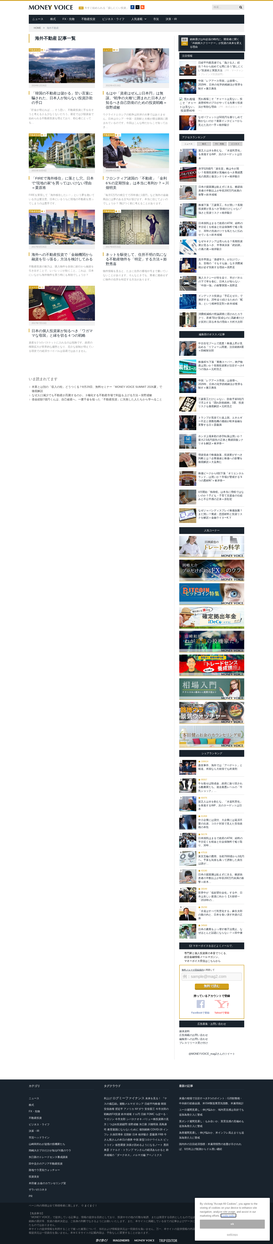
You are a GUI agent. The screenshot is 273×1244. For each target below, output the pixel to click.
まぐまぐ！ (90, 1205)
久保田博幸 (116, 1134)
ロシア (140, 1103)
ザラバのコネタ (38, 1189)
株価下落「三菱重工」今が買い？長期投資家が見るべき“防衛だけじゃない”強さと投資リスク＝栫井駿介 (220, 208)
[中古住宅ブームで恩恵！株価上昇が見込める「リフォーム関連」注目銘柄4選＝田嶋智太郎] (187, 348)
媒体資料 (184, 1031)
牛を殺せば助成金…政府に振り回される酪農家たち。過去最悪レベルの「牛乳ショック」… (220, 787)
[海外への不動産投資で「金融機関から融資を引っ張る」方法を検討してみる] (62, 227)
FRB (160, 1134)
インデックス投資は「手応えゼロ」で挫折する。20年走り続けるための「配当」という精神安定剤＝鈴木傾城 (220, 299)
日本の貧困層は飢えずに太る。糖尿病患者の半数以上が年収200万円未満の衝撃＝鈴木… (221, 878)
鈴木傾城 (126, 1114)
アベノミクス (154, 1155)
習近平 (119, 1108)
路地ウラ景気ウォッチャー (44, 1170)
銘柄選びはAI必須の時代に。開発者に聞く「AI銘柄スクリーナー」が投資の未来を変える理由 (216, 43)
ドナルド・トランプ (121, 1149)
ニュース (37, 19)
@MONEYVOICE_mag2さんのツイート (212, 1053)
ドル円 (136, 1114)
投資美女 (34, 1176)
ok (232, 1223)
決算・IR (171, 19)
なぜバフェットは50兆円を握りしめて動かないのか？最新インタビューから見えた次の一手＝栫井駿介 (220, 121)
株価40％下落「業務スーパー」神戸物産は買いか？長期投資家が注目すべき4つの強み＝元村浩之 (221, 365)
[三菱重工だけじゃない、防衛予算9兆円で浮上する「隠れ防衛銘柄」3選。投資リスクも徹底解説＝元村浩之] (187, 404)
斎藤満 (153, 1134)
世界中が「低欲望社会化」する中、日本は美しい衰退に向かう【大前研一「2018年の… (220, 896)
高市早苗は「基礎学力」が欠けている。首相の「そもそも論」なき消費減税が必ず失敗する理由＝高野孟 (220, 263)
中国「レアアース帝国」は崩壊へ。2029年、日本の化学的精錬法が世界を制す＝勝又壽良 (220, 84)
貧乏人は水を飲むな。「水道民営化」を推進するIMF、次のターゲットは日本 (220, 154)
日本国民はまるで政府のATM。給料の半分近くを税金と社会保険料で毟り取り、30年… (220, 842)
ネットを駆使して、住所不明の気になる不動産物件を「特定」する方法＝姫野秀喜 (136, 259)
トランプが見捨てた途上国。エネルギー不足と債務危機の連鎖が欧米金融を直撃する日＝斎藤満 (220, 421)
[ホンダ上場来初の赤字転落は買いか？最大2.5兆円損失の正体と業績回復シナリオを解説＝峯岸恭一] (187, 441)
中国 (135, 1139)
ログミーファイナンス (128, 1098)
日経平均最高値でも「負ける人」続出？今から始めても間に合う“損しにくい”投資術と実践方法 (220, 66)
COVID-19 (156, 1129)
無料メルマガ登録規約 (193, 970)
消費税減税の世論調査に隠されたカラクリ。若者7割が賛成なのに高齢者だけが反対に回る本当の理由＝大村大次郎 (221, 317)
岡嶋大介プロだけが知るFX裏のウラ (50, 1150)
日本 (134, 1134)
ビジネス (235, 144)
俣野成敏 (133, 1124)
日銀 (143, 1114)
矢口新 (143, 1124)
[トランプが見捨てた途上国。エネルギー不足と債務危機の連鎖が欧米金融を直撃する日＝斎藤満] (187, 422)
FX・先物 (69, 19)
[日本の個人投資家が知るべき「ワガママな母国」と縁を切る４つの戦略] (62, 303)
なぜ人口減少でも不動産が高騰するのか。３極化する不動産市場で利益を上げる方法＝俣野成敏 (92, 395)
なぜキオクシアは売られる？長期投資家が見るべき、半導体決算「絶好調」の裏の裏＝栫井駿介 (220, 245)
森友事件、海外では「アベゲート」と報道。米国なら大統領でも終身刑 (220, 767)
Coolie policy (228, 1215)
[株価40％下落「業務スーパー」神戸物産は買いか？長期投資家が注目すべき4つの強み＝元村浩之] (187, 367)
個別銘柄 (144, 1129)
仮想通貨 (120, 1144)
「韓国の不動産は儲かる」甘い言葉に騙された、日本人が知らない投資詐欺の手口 (62, 98)
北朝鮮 (128, 1134)
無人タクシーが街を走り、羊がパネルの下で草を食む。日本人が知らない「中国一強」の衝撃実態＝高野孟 (220, 281)
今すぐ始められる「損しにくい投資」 (107, 8)
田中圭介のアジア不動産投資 (46, 1163)
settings (232, 1234)
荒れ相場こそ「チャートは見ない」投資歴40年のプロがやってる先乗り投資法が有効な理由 (220, 102)
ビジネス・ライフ (113, 19)
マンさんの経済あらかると (149, 1149)
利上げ (108, 1098)
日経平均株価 (152, 1103)
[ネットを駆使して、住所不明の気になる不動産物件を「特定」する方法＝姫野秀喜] (136, 227)
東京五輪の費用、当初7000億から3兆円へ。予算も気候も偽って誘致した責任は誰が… (221, 860)
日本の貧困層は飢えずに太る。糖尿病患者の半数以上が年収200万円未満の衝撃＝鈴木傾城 (220, 190)
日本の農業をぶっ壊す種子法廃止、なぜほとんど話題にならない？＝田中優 (220, 931)
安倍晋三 (149, 1108)
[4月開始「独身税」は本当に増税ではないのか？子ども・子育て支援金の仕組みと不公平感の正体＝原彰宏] (187, 497)
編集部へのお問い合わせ (193, 1039)
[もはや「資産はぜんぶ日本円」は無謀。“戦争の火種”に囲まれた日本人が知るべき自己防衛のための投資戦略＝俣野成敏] (136, 65)
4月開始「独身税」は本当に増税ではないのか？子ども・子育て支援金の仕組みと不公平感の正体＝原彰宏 (221, 495)
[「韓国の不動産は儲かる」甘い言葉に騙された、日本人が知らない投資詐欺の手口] (62, 65)
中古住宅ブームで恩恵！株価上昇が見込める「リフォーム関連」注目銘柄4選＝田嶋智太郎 (221, 347)
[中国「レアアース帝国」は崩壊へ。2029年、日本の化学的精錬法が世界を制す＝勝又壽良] (187, 385)
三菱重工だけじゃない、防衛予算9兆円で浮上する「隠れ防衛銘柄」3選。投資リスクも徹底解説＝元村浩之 (221, 403)
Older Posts (95, 363)
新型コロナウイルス (151, 1139)
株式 (53, 19)
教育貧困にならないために (122, 1129)
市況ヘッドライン (39, 1137)
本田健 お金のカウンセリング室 (47, 1183)
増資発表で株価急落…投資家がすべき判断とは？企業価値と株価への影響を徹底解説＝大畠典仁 (220, 458)
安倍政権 (109, 1108)
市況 (156, 19)
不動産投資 (88, 19)
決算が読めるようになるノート (144, 1144)
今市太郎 (120, 1119)
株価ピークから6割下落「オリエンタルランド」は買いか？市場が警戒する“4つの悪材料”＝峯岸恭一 (221, 477)
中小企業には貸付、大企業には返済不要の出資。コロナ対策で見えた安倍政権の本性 (220, 823)
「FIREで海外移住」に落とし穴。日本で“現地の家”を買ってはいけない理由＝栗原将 (63, 183)
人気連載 (136, 19)
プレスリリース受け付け (193, 1042)
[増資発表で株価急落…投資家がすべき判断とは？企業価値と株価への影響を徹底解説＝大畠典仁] (187, 459)
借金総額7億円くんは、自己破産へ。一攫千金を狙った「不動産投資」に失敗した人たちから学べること (97, 399)
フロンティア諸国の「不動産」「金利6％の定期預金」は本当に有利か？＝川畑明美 (137, 183)
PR (30, 1196)
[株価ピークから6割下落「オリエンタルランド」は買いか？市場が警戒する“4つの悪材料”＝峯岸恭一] (187, 478)
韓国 (163, 1103)
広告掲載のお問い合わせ (193, 1035)
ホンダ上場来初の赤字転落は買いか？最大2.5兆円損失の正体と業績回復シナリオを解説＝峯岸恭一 (220, 440)
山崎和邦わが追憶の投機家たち (47, 1144)
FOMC (150, 1114)
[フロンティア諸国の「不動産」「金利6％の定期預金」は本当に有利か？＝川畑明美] (136, 150)
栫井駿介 (143, 1134)
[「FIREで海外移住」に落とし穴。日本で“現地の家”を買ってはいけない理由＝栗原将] (62, 150)
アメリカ (129, 1108)
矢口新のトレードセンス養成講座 (48, 1157)
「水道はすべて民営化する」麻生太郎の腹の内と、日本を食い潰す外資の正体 (220, 915)
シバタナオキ (134, 1119)
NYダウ (139, 1108)
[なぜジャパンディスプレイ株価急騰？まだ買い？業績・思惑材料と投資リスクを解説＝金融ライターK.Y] (187, 515)
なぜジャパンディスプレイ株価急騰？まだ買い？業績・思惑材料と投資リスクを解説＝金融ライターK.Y (220, 514)
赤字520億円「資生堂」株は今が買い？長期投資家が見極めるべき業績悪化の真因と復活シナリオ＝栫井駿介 (220, 172)
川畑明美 (153, 1124)
